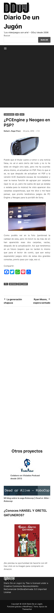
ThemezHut (27, 609)
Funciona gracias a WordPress (19, 606)
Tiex (28, 583)
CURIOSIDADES (9, 114)
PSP (17, 114)
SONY (22, 114)
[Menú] (5, 48)
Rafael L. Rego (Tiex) (12, 131)
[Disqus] (27, 344)
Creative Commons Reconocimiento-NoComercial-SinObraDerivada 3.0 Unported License (25, 589)
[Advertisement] (27, 80)
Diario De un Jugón (34, 604)
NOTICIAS (13, 284)
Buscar (7, 35)
